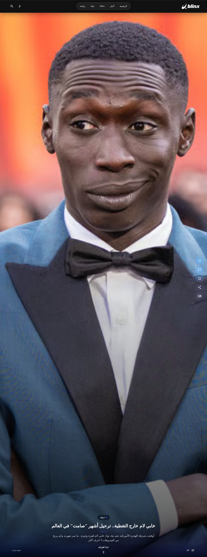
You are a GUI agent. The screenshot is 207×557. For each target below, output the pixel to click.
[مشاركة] (199, 287)
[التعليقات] (199, 269)
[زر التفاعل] (199, 261)
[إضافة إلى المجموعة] (199, 278)
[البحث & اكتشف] (11, 6)
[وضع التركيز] (199, 296)
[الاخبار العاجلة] (19, 6)
